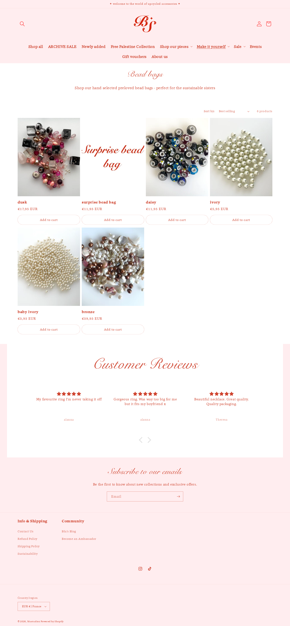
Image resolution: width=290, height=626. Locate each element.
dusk (22, 202)
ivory (215, 202)
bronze (88, 311)
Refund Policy (27, 539)
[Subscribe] (178, 496)
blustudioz (33, 621)
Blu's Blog (69, 531)
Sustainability (28, 554)
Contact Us (26, 531)
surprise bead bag (99, 202)
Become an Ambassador (79, 539)
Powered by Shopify (52, 621)
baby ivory (28, 311)
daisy (151, 202)
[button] (22, 24)
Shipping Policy (29, 546)
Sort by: (209, 111)
